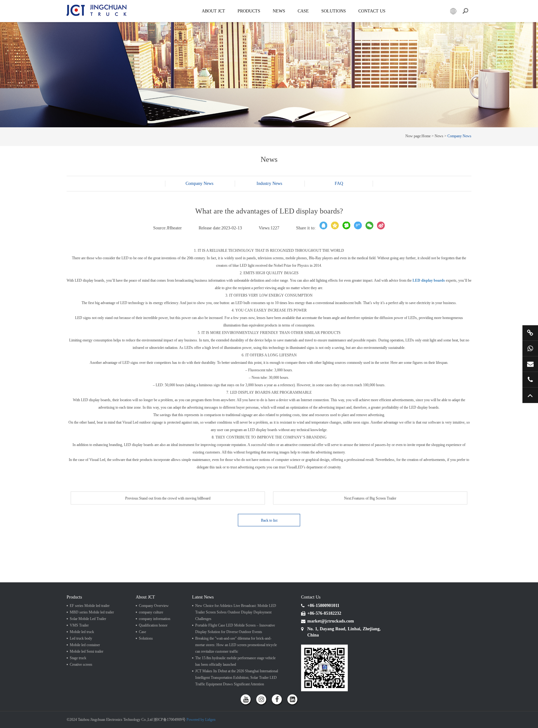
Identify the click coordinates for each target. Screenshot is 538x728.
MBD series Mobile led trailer (92, 612)
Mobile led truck (82, 632)
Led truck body (81, 638)
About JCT (213, 11)
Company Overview (154, 606)
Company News (459, 136)
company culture (151, 612)
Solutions (146, 638)
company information (154, 619)
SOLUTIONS (333, 11)
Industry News (269, 183)
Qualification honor (153, 625)
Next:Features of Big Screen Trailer (370, 498)
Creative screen (81, 664)
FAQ (339, 183)
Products (249, 11)
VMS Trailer (79, 625)
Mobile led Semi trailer (86, 651)
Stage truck (78, 658)
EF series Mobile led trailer (90, 606)
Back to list (269, 520)
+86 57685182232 (530, 379)
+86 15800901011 (530, 348)
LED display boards (429, 280)
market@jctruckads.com (530, 364)
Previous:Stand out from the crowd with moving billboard (167, 498)
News (279, 11)
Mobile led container (85, 645)
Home (426, 136)
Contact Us (371, 11)
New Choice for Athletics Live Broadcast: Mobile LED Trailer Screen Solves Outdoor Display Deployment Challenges (235, 612)
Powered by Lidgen (200, 719)
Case (303, 11)
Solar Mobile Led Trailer (88, 619)
